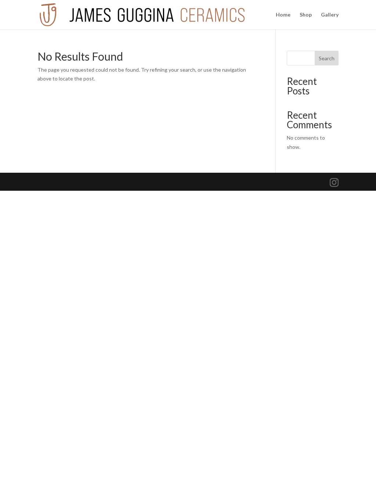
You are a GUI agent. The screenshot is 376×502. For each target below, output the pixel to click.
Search (327, 58)
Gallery (330, 15)
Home (283, 15)
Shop (306, 15)
